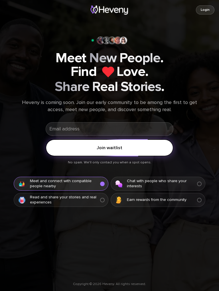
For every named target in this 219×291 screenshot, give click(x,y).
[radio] (61, 184)
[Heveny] (109, 10)
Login (205, 10)
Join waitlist (109, 148)
